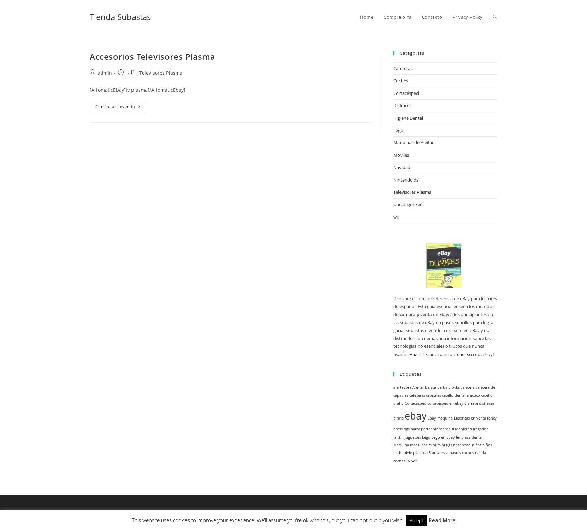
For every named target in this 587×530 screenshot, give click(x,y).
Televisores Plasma (160, 73)
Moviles (401, 155)
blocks (454, 387)
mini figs (444, 445)
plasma (420, 453)
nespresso (462, 445)
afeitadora (402, 387)
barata (430, 387)
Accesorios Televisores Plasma (152, 56)
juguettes (413, 437)
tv (408, 461)
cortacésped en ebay (445, 403)
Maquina (401, 445)
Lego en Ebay (443, 437)
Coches (400, 81)
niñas (476, 445)
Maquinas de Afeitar (413, 142)
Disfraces (402, 105)
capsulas (433, 395)
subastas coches (460, 452)
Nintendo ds (406, 180)
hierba (466, 429)
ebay (416, 416)
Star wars (437, 452)
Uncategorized (408, 204)
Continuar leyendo (120, 107)
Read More (442, 520)
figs (407, 429)
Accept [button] (416, 520)
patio (398, 452)
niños (487, 445)
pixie (408, 452)
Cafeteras (402, 68)
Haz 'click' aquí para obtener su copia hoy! (451, 354)
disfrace (471, 403)
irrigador (480, 429)
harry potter (421, 429)
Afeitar (418, 387)
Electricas (462, 418)
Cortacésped (406, 93)
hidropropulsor (446, 429)
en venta (478, 418)
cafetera (468, 387)
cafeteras (417, 395)
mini (432, 445)
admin (104, 73)
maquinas (418, 445)
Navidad (401, 167)
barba (442, 387)
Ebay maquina (440, 418)
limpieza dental (469, 437)
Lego (398, 130)
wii (396, 217)
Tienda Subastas (120, 16)
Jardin (398, 437)
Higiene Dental (408, 118)
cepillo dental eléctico (461, 395)
